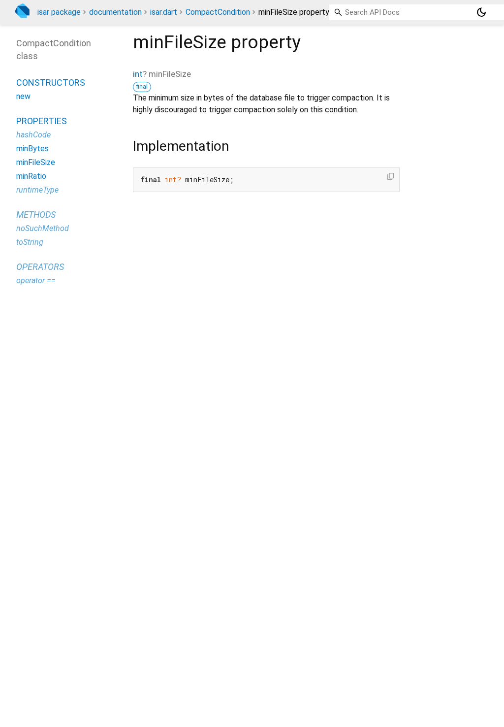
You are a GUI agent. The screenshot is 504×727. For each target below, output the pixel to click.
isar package (59, 12)
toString (29, 242)
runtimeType (37, 190)
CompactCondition (218, 12)
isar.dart (163, 12)
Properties (41, 121)
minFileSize (35, 162)
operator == (36, 280)
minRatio (31, 176)
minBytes (32, 148)
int (138, 74)
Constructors (50, 82)
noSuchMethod (42, 228)
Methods (36, 214)
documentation (115, 12)
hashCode (33, 134)
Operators (40, 267)
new (23, 96)
